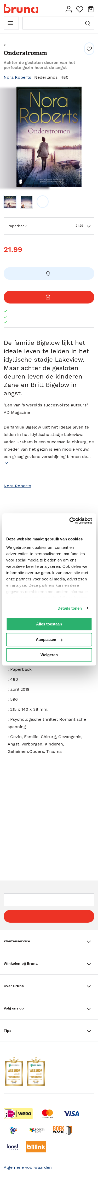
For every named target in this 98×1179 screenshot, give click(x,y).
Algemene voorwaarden (28, 1167)
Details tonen (69, 608)
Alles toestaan (49, 624)
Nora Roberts (17, 77)
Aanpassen (46, 639)
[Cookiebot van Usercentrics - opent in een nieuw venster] (70, 520)
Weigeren (49, 655)
